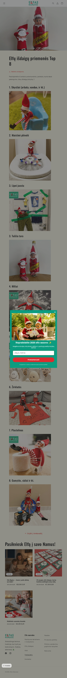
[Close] (55, 312)
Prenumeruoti (33, 360)
